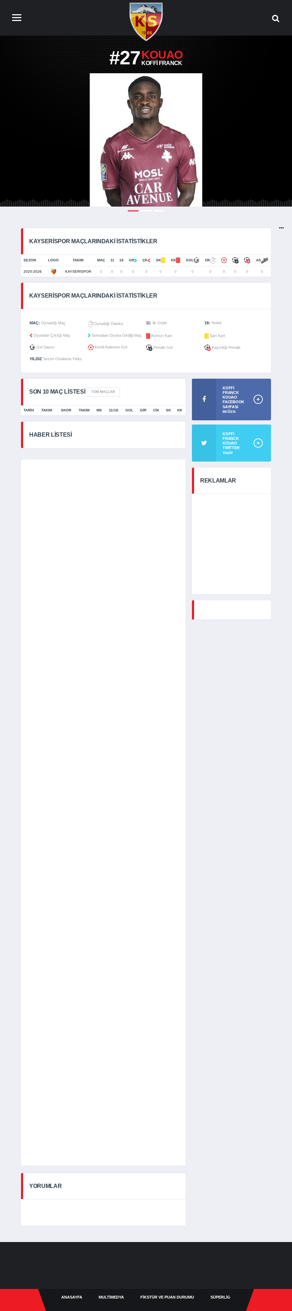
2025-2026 (33, 271)
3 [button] (158, 211)
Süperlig (220, 1297)
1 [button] (133, 211)
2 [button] (146, 211)
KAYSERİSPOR (78, 271)
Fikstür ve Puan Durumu (167, 1297)
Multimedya (111, 1297)
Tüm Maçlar (103, 392)
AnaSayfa (71, 1297)
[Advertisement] (159, 486)
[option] (146, 140)
